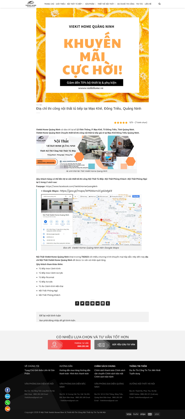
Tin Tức (139, 4)
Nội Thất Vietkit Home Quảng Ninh (52, 257)
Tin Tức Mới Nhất (152, 370)
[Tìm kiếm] (159, 4)
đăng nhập (53, 320)
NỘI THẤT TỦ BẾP (74, 4)
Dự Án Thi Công (136, 370)
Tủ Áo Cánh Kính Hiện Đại (51, 286)
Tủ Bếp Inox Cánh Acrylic (51, 273)
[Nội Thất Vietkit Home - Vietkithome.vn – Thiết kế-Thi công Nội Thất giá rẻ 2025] (33, 4)
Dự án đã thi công (125, 4)
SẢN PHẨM (89, 4)
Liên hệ (148, 4)
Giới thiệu (60, 4)
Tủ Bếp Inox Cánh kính (50, 268)
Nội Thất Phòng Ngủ (48, 290)
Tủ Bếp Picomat (46, 277)
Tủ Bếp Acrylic (46, 281)
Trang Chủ (49, 4)
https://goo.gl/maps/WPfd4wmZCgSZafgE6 (86, 191)
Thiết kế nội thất (106, 4)
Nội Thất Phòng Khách (49, 295)
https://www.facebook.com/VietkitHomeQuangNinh (71, 186)
